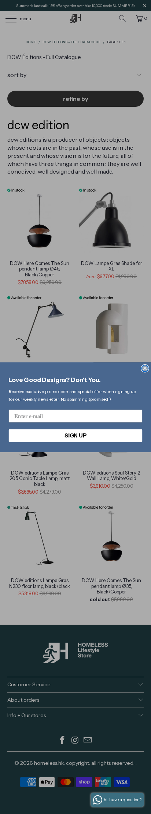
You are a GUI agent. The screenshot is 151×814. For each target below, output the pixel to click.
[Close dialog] (144, 368)
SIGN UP (75, 435)
